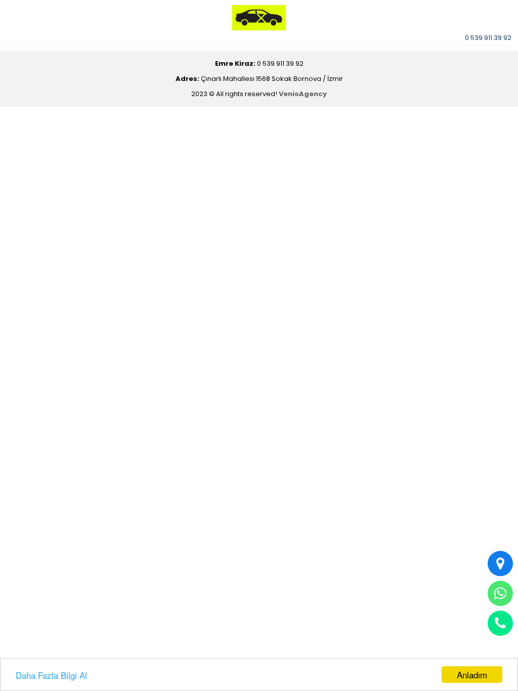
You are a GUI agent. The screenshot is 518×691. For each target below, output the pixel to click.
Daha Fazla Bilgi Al (51, 675)
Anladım (472, 674)
